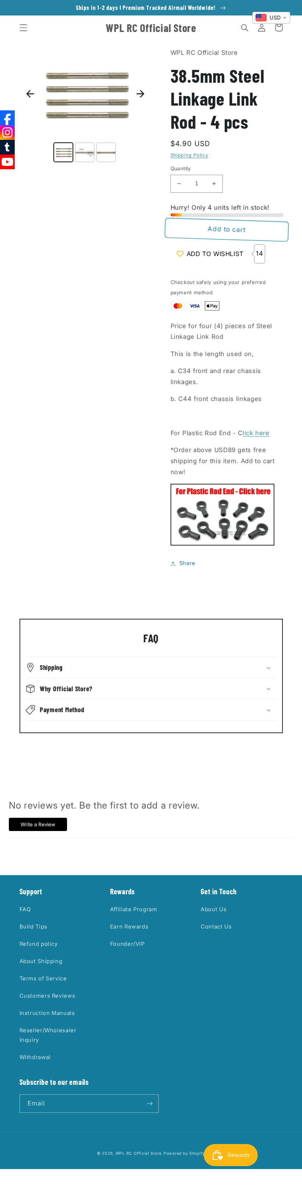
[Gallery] (85, 105)
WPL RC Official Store (139, 1153)
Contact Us (216, 926)
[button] (23, 27)
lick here (256, 433)
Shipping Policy (189, 155)
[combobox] (271, 18)
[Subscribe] (149, 1103)
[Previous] (30, 94)
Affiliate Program (133, 909)
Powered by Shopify (184, 1153)
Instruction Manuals (47, 1013)
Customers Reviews (48, 996)
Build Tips (34, 926)
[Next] (140, 94)
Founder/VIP (127, 944)
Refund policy (39, 944)
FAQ (25, 909)
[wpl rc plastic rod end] (222, 543)
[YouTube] (7, 162)
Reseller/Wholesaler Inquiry (48, 1035)
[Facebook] (7, 117)
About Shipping (41, 961)
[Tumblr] (7, 147)
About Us (213, 909)
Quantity (181, 168)
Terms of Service (43, 978)
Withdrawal (35, 1057)
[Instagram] (7, 132)
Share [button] (187, 563)
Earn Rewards (129, 926)
